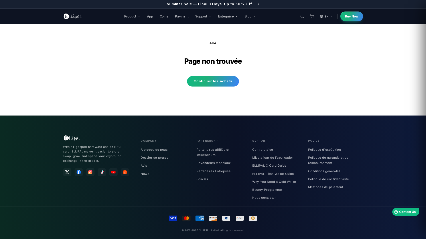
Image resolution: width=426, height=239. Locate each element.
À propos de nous (154, 149)
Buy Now (351, 16)
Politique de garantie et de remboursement (328, 160)
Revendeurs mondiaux (214, 163)
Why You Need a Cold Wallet (274, 181)
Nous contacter (264, 197)
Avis (144, 165)
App (150, 16)
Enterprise (226, 16)
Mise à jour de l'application (273, 157)
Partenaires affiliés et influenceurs (213, 152)
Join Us (202, 179)
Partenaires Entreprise (214, 171)
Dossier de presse (154, 157)
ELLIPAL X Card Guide (269, 165)
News (145, 173)
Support (201, 16)
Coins (164, 16)
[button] (302, 16)
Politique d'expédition (324, 149)
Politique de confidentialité (328, 179)
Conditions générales (324, 171)
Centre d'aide (262, 149)
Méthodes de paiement (325, 187)
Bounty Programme (267, 189)
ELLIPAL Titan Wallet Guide (273, 173)
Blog (248, 16)
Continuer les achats (213, 81)
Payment (182, 16)
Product (130, 16)
